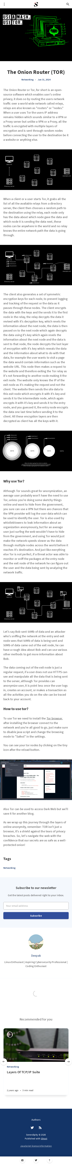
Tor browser (54, 718)
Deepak (36, 955)
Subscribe (36, 915)
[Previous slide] (3, 1061)
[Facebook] (22, 1160)
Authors (36, 1119)
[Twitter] (36, 1160)
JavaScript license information (36, 1145)
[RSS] (40, 1127)
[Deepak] (36, 941)
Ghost (44, 1138)
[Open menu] (4, 4)
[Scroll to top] (49, 1160)
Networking (27, 79)
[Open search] (68, 4)
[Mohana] (10, 1035)
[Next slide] (68, 1061)
